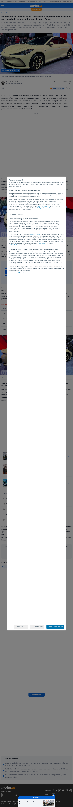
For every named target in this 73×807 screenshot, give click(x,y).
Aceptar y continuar (55, 627)
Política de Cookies (43, 206)
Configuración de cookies (44, 208)
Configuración (37, 627)
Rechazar (20, 627)
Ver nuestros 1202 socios (17, 273)
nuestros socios (35, 234)
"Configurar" (41, 243)
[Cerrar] (54, 795)
